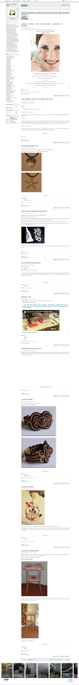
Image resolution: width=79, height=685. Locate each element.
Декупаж (7, 69)
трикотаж (13, 48)
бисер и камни (28, 477)
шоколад (11, 51)
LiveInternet (8, 1)
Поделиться (67, 95)
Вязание (7, 67)
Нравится (62, 95)
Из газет (8, 60)
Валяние (7, 62)
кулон (7, 37)
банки (14, 24)
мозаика (24, 650)
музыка (11, 37)
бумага (16, 25)
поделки (27, 541)
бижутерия (9, 25)
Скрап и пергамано (9, 95)
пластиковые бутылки (10, 41)
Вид (65, 1)
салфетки (12, 45)
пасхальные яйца (14, 39)
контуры (7, 35)
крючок (15, 36)
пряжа (16, 44)
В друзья (13, 18)
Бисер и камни (8, 58)
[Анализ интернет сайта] (31, 19)
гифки (7, 30)
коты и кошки (14, 35)
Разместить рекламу (70, 681)
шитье (16, 50)
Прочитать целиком (37, 29)
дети (10, 31)
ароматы (11, 24)
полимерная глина (10, 43)
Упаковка (7, 98)
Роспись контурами (9, 91)
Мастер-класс (26, 337)
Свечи (7, 93)
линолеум (27, 650)
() (58, 95)
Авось (30, 0)
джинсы (12, 31)
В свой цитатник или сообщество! (47, 29)
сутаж (24, 477)
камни (15, 32)
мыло (14, 37)
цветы (11, 50)
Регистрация (16, 0)
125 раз (26, 544)
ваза (13, 26)
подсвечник (7, 42)
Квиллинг (7, 76)
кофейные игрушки (11, 36)
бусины (7, 26)
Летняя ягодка (45, 86)
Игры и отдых (8, 74)
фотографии (25, 390)
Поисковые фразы (15, 122)
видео (17, 26)
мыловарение (27, 287)
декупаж (15, 30)
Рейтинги (25, 0)
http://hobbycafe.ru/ (56, 526)
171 (60, 659)
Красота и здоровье (9, 77)
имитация (12, 32)
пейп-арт (7, 40)
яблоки (17, 51)
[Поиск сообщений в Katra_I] (16, 106)
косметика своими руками (36, 91)
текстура (24, 253)
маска (27, 91)
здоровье (14, 31)
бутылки (11, 26)
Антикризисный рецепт (10, 56)
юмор (14, 51)
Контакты (70, 680)
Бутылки (7, 61)
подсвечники (11, 42)
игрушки (8, 32)
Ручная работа (8, 92)
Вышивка (7, 66)
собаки (10, 47)
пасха (10, 39)
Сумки (7, 96)
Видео (7, 63)
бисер (13, 25)
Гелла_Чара (31, 300)
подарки (17, 41)
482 (53, 659)
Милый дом (25, 648)
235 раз (26, 653)
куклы (17, 36)
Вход (19, 0)
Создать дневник (24, 5)
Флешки (7, 99)
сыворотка (30, 91)
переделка (11, 40)
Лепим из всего (26, 251)
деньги (7, 31)
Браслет (9, 24)
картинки (8, 33)
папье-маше (15, 38)
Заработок (8, 72)
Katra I (6, 5)
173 (57, 659)
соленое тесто (15, 47)
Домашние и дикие (9, 70)
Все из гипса (8, 65)
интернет (7, 75)
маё (9, 37)
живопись (7, 71)
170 (61, 659)
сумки (7, 48)
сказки (7, 47)
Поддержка (63, 1)
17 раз (25, 139)
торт (11, 48)
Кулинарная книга (9, 78)
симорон (7, 94)
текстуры (31, 287)
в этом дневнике (33, 659)
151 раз (26, 256)
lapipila (31, 557)
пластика (16, 40)
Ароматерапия (8, 57)
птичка (34, 541)
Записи (7, 4)
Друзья (10, 4)
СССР (28, 390)
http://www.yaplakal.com (31, 102)
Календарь (68, 659)
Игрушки (7, 73)
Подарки (25, 339)
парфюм (7, 39)
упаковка (9, 49)
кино (16, 33)
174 (55, 659)
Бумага (7, 59)
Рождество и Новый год (10, 90)
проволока (11, 44)
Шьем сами (8, 101)
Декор (7, 68)
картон (12, 33)
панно (11, 38)
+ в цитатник (33, 27)
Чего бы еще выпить (9, 100)
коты (10, 35)
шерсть (14, 50)
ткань (9, 48)
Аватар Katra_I (12, 12)
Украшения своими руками (10, 97)
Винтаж (7, 64)
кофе (7, 36)
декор (11, 30)
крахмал (24, 91)
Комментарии (14, 4)
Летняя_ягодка (31, 29)
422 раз (26, 480)
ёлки (7, 24)
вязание (13, 27)
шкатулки (8, 51)
